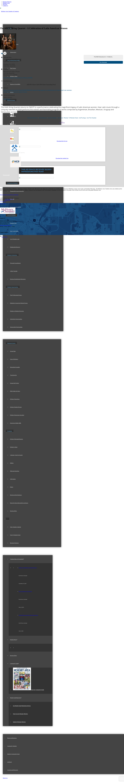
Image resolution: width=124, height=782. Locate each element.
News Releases (43, 118)
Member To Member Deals (71, 118)
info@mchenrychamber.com (5, 225)
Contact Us (5, 5)
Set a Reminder (103, 62)
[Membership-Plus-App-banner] (29, 129)
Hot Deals (60, 118)
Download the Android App (62, 158)
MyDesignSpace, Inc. (9, 199)
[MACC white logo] (9, 11)
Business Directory (7, 1)
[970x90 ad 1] (36, 173)
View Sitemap (3, 201)
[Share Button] (4, 53)
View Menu (23, 11)
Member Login (6, 3)
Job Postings (82, 118)
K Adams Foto (7, 200)
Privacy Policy (3, 203)
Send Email (6, 99)
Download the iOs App (62, 141)
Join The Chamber (91, 118)
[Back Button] (2, 54)
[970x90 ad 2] (36, 178)
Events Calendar (52, 118)
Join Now (5, 4)
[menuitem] (63, 1)
